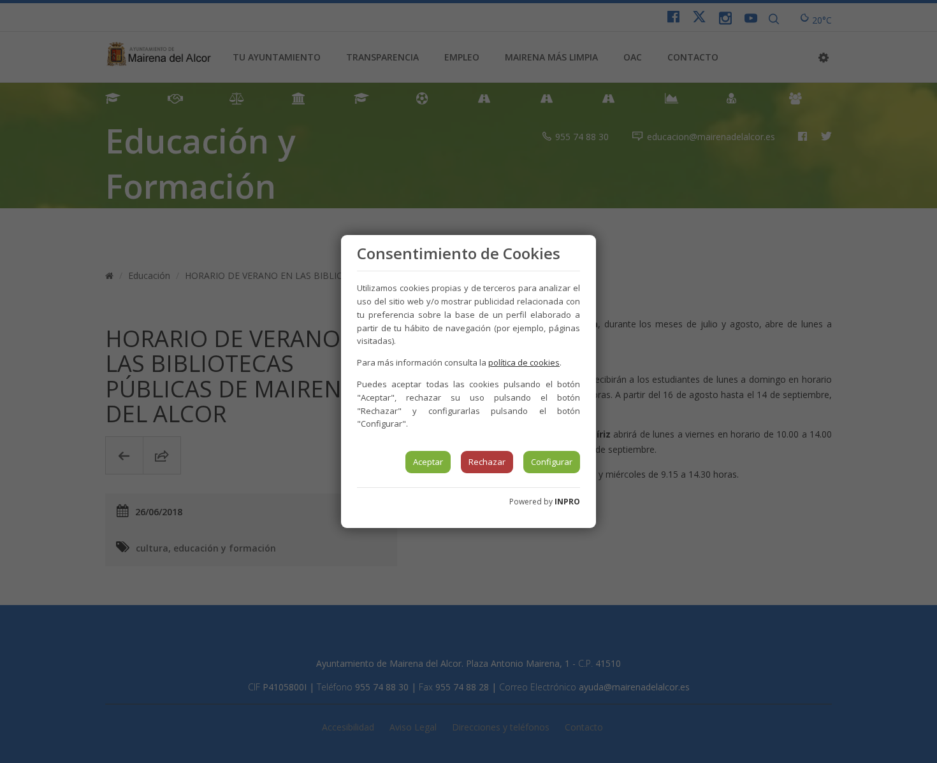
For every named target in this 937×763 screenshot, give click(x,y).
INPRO (567, 501)
